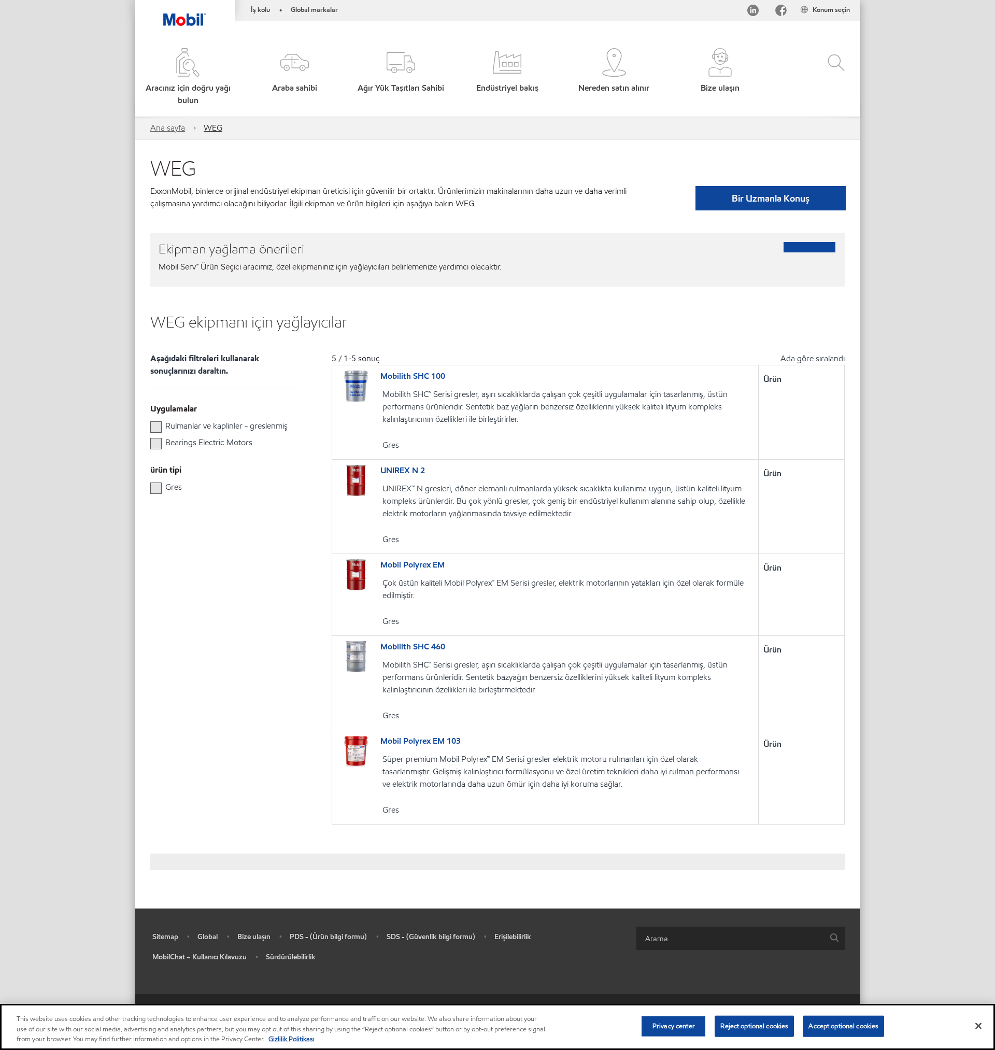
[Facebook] (781, 12)
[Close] (978, 1025)
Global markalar (314, 10)
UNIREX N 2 (402, 470)
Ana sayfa (167, 127)
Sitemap (165, 937)
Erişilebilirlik (512, 937)
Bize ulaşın (254, 937)
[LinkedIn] (753, 12)
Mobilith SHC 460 (412, 646)
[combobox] (740, 938)
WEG (213, 127)
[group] (220, 426)
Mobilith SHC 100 (412, 376)
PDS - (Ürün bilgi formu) (328, 937)
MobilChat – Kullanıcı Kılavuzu (199, 957)
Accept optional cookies (843, 1025)
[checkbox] (156, 427)
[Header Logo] (185, 13)
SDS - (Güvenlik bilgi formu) (431, 937)
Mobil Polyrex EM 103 (420, 740)
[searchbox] (730, 938)
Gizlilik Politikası (291, 1039)
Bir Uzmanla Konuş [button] (770, 198)
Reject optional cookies (754, 1025)
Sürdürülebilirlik (291, 957)
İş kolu (260, 10)
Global (207, 937)
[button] (294, 77)
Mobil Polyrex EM (412, 564)
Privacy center (673, 1025)
